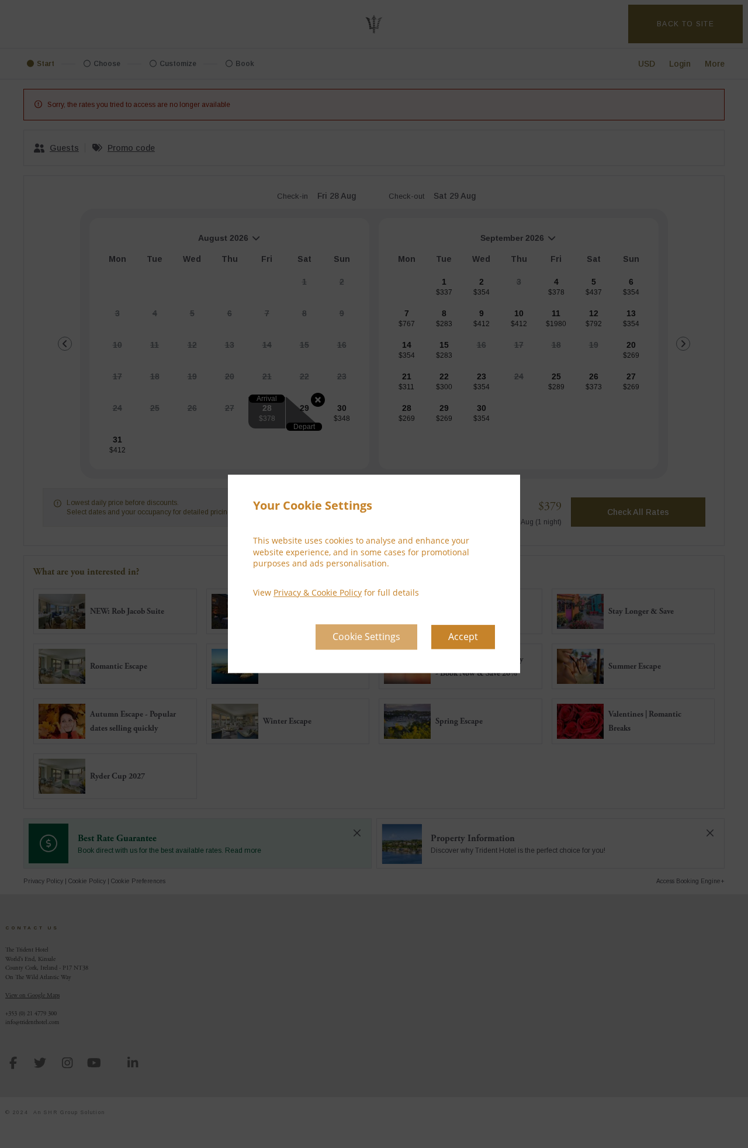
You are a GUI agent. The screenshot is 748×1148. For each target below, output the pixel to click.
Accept (463, 637)
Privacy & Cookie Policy (317, 592)
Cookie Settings (366, 637)
